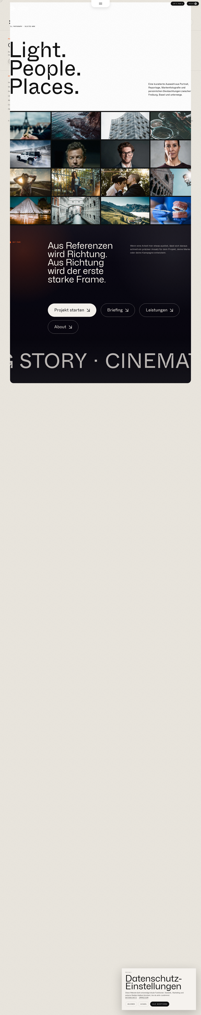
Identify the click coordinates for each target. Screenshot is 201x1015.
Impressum (143, 998)
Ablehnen (131, 1004)
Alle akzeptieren (159, 1004)
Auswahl (143, 1004)
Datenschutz (131, 998)
